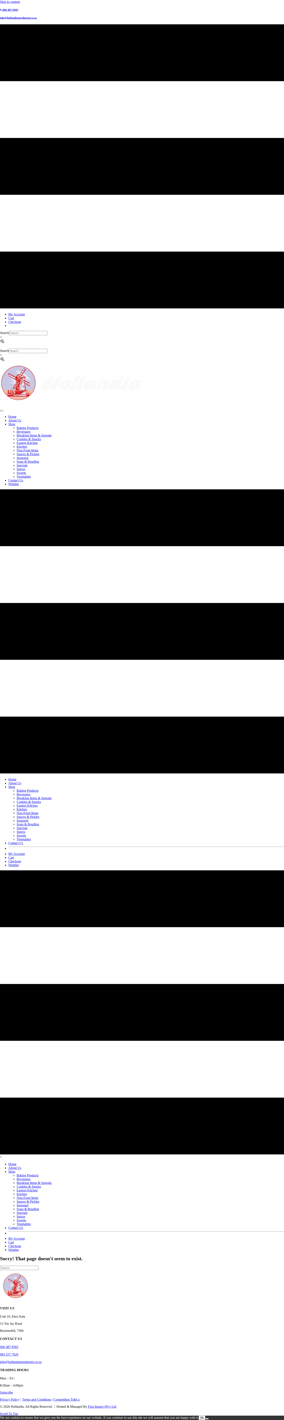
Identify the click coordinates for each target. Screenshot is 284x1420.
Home (12, 416)
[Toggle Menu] (1, 410)
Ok (202, 1417)
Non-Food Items (27, 450)
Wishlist (13, 484)
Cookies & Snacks (29, 439)
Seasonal (22, 458)
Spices (21, 469)
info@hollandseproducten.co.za (21, 1362)
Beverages (23, 431)
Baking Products (27, 428)
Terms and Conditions (36, 1399)
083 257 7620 (9, 1354)
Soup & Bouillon (28, 461)
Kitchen (22, 446)
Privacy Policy (9, 1399)
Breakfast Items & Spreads (34, 435)
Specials (22, 465)
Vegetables (24, 476)
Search (4, 333)
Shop (11, 424)
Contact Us (15, 480)
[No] (207, 1418)
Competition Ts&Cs (66, 1399)
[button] (6, 1392)
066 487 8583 (9, 1347)
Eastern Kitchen (27, 443)
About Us (14, 420)
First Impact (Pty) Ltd (102, 1406)
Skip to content (10, 2)
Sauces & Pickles (28, 454)
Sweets (21, 473)
